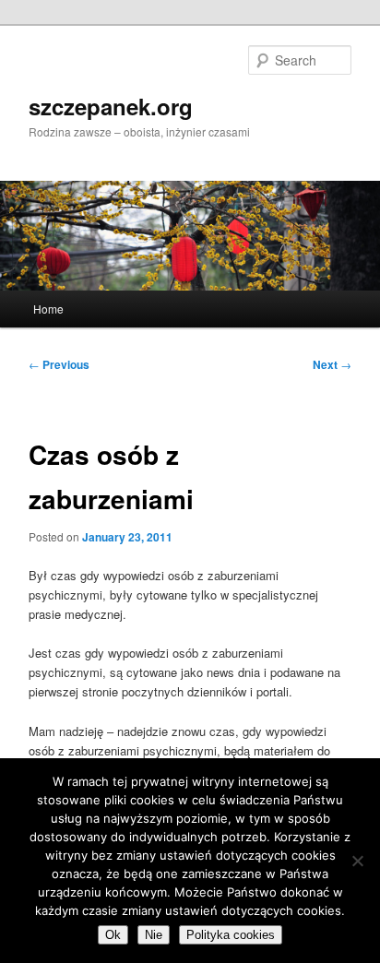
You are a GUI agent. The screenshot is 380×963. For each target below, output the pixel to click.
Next (332, 364)
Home (48, 308)
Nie (153, 935)
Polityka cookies (230, 935)
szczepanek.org (111, 106)
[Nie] (357, 860)
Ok (113, 935)
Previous (59, 364)
